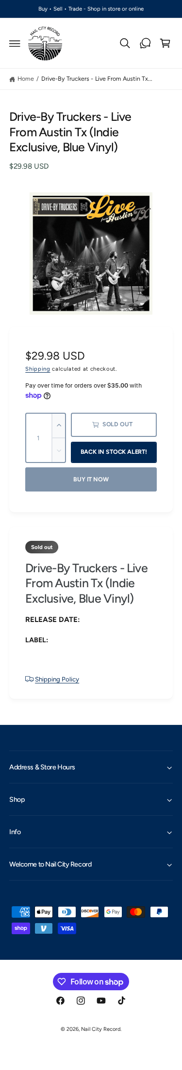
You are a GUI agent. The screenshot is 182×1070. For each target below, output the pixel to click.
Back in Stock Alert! (114, 451)
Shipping (37, 368)
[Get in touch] (145, 43)
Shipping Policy (57, 679)
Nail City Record (100, 1029)
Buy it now (90, 479)
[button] (15, 43)
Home (25, 78)
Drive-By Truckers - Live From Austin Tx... (96, 78)
